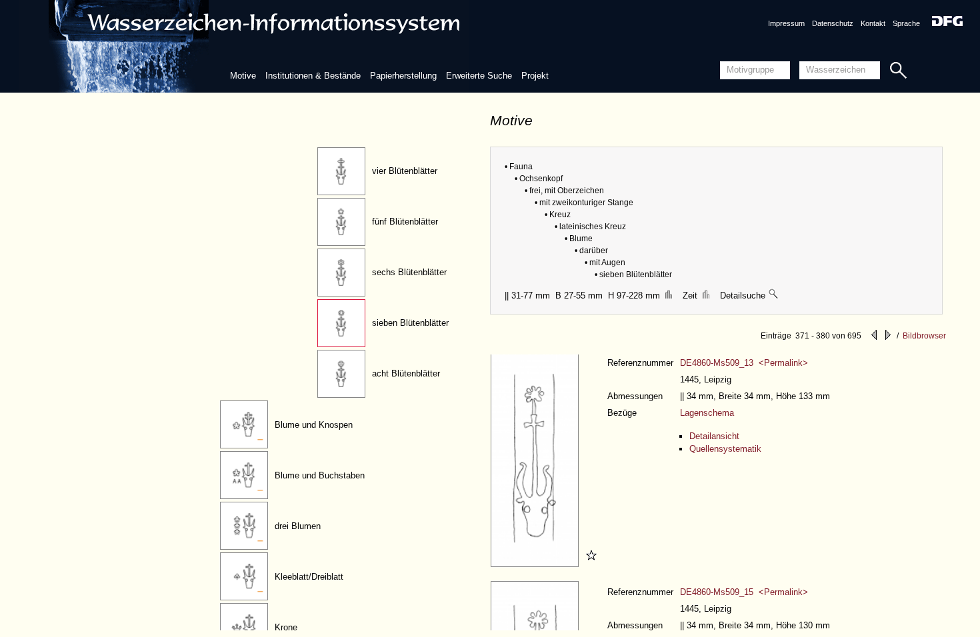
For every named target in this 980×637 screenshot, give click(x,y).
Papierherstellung (403, 76)
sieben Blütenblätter (410, 323)
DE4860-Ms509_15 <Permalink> (744, 592)
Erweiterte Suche (479, 76)
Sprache (906, 23)
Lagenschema (707, 413)
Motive (243, 76)
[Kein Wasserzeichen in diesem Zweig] (774, 296)
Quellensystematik (725, 449)
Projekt (535, 76)
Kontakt (873, 23)
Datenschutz (832, 23)
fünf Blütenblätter (405, 222)
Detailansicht (714, 436)
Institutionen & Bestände (313, 76)
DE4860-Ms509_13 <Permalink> (744, 363)
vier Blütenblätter (404, 171)
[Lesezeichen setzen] (589, 564)
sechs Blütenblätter (409, 272)
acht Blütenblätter (406, 373)
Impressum (786, 23)
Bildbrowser (924, 335)
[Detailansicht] (536, 564)
